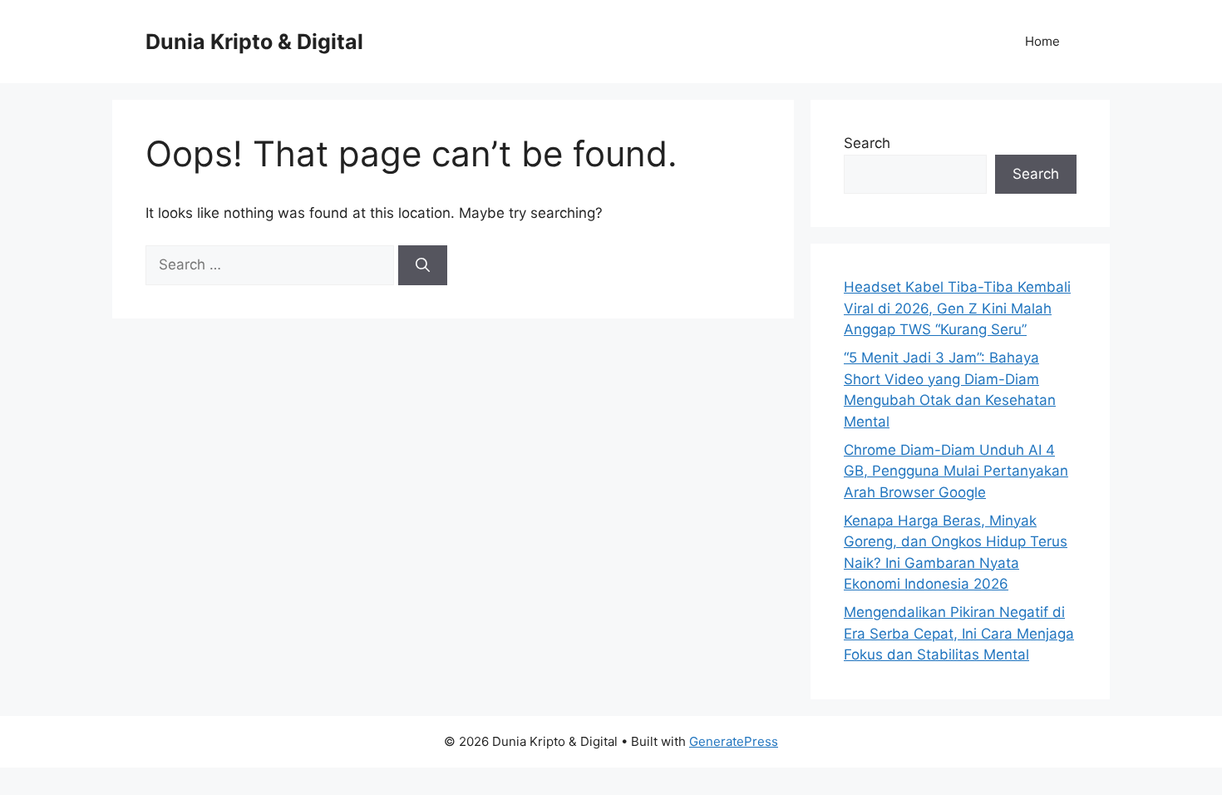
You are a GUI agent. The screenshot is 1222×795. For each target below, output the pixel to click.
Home (1042, 41)
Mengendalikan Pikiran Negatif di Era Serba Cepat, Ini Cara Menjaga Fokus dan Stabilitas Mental (959, 633)
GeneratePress (733, 741)
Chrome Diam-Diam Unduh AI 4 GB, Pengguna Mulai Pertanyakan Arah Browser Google (956, 471)
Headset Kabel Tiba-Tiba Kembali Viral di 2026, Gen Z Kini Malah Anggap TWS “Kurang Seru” (957, 308)
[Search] (422, 265)
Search (867, 143)
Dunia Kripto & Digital (254, 41)
